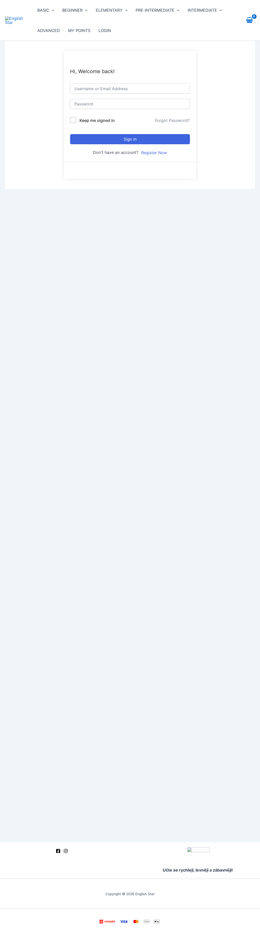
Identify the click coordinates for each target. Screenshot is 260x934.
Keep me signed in (97, 120)
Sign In (130, 139)
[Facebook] (58, 851)
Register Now (154, 152)
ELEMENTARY (109, 10)
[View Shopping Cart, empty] (249, 20)
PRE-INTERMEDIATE (155, 10)
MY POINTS (79, 30)
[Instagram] (65, 851)
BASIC (43, 10)
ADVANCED (48, 30)
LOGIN (105, 30)
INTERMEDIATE (202, 10)
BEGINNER (72, 10)
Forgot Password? (172, 120)
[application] (51, 10)
